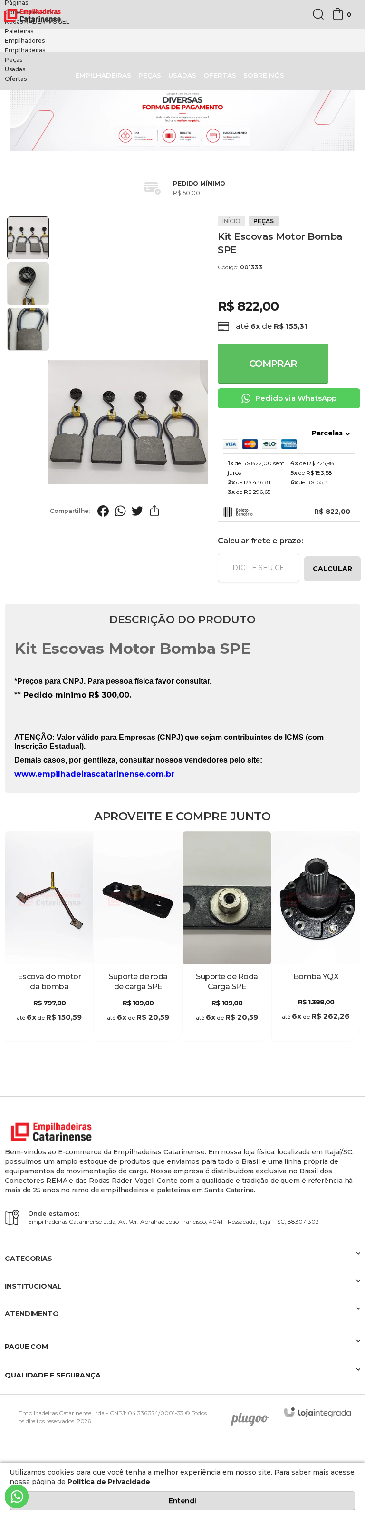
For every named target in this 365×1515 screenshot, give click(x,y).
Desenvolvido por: (253, 1416)
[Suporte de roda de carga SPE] (138, 936)
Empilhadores (25, 40)
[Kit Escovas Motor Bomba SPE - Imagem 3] (28, 329)
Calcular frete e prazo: (260, 540)
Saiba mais (49, 1031)
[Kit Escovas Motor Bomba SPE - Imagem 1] (28, 237)
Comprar (273, 363)
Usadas (15, 69)
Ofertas (16, 78)
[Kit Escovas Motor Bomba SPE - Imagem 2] (28, 283)
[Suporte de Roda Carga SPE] (227, 936)
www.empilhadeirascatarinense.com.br (94, 773)
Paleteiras (19, 31)
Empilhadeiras (25, 50)
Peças (13, 59)
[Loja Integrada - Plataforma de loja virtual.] (317, 1412)
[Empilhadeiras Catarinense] (33, 14)
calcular (332, 568)
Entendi (182, 1500)
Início (231, 221)
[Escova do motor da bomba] (49, 936)
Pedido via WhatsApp (296, 398)
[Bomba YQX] (316, 936)
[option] (182, 12)
